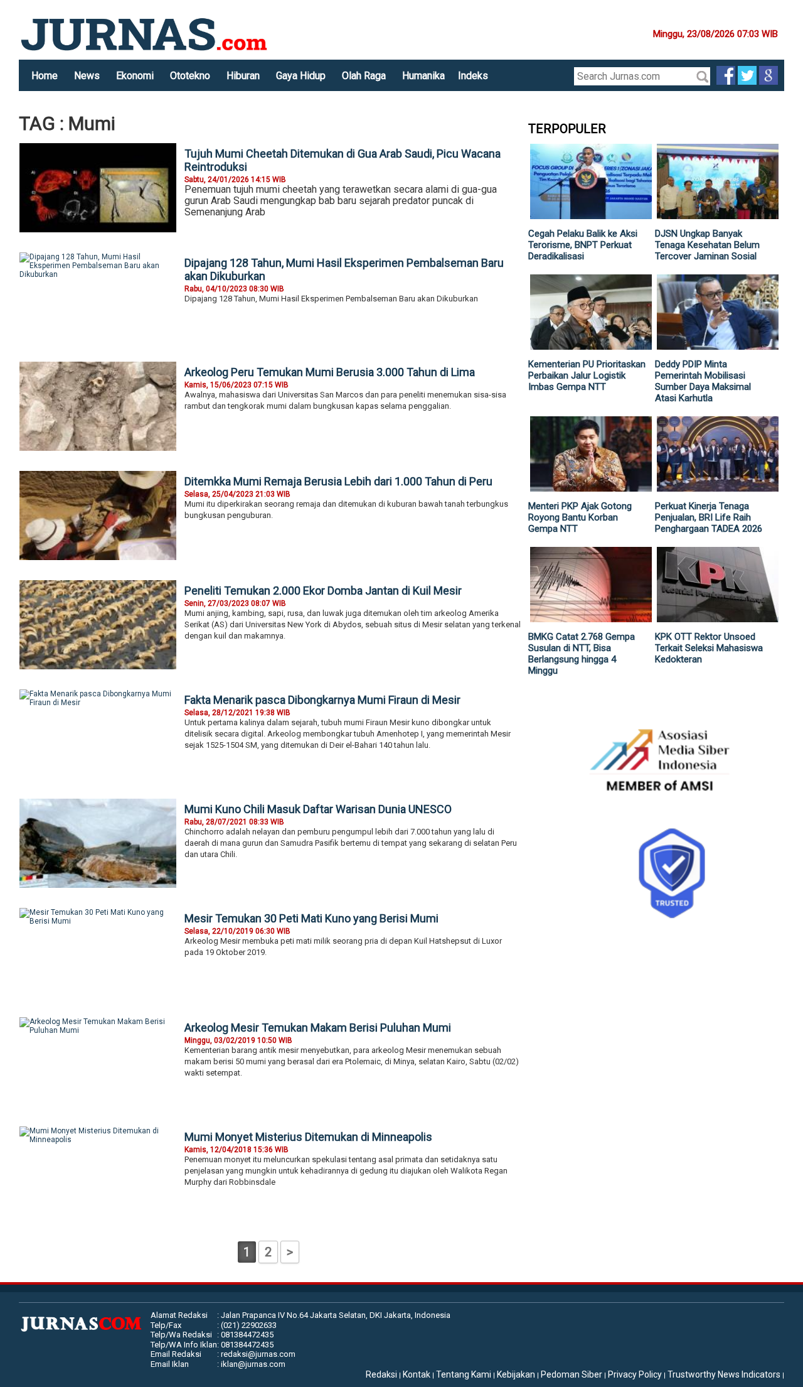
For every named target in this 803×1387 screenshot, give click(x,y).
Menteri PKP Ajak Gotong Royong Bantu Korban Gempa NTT (580, 517)
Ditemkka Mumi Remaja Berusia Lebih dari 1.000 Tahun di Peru (338, 481)
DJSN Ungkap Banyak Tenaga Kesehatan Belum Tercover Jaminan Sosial (707, 245)
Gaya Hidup (301, 76)
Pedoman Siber (571, 1374)
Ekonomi (135, 76)
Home (44, 76)
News (87, 76)
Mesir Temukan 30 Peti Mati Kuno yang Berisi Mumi (311, 918)
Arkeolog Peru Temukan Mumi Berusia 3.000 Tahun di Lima (329, 372)
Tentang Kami (463, 1374)
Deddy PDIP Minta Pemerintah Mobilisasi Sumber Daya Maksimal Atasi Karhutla (703, 381)
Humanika (423, 76)
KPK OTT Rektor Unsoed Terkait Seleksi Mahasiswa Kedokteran (709, 648)
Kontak (416, 1374)
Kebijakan (516, 1374)
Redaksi (381, 1374)
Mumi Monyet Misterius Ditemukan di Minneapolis (308, 1136)
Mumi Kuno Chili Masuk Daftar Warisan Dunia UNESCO (318, 809)
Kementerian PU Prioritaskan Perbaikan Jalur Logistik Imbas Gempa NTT (587, 375)
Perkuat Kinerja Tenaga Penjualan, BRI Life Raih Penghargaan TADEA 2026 (708, 517)
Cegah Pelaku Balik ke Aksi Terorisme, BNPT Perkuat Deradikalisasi (582, 245)
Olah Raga (364, 76)
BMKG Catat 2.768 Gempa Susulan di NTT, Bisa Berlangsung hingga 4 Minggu (581, 653)
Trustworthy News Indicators (723, 1374)
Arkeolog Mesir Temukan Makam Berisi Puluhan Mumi (317, 1027)
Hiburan (243, 76)
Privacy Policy (635, 1374)
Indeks (473, 76)
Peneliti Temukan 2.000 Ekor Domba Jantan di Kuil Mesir (323, 590)
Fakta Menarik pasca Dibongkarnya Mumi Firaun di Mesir (322, 699)
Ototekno (190, 76)
